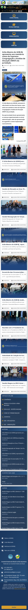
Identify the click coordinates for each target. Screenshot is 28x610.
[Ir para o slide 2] (12, 11)
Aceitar (14, 607)
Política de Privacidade (20, 588)
